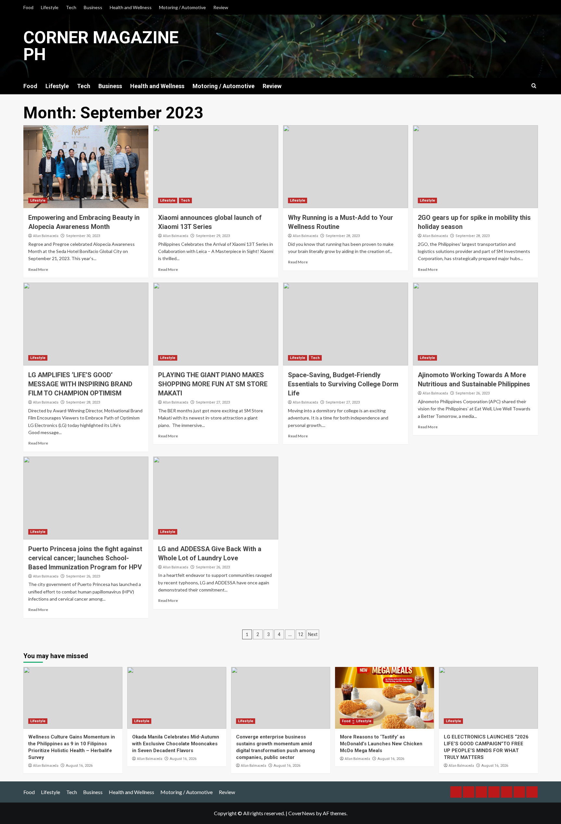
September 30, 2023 (83, 236)
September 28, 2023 (343, 236)
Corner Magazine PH (101, 46)
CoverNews (301, 813)
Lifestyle (49, 7)
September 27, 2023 (213, 402)
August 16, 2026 (79, 766)
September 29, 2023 (213, 236)
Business (93, 7)
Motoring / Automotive (182, 7)
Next (313, 634)
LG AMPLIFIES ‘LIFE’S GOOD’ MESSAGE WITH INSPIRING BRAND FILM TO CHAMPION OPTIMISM (80, 384)
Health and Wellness (131, 7)
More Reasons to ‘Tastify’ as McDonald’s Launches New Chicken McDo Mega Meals (381, 743)
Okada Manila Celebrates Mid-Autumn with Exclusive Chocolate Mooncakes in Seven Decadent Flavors (175, 743)
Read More (38, 269)
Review (220, 7)
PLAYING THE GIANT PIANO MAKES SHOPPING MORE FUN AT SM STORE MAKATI (213, 384)
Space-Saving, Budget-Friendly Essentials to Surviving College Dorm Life (343, 384)
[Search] (534, 86)
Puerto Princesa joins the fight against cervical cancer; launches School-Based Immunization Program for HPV (85, 558)
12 (300, 634)
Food (28, 7)
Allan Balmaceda (45, 235)
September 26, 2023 (472, 393)
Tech (71, 7)
